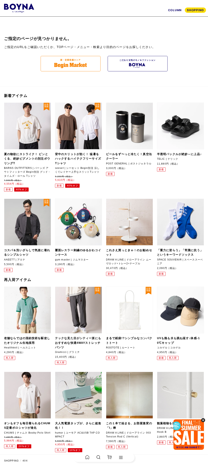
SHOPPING (195, 10)
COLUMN (175, 10)
